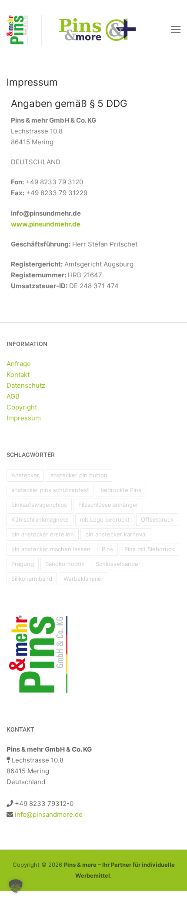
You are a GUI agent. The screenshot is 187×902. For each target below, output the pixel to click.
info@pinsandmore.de (49, 814)
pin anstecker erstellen (42, 534)
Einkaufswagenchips (39, 504)
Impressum (24, 418)
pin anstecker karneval (116, 534)
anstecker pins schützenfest (50, 489)
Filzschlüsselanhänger (108, 504)
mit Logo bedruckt (105, 519)
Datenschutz (26, 385)
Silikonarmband (31, 578)
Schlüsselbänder (118, 563)
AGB (13, 396)
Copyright (22, 407)
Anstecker (25, 475)
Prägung (22, 563)
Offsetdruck (157, 519)
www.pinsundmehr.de (45, 224)
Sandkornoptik (64, 563)
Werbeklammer (83, 578)
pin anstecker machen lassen (50, 549)
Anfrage (19, 363)
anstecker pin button (78, 475)
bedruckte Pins (120, 489)
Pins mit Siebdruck (149, 549)
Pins (107, 549)
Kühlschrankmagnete (40, 519)
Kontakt (18, 374)
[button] (15, 886)
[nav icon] (175, 29)
